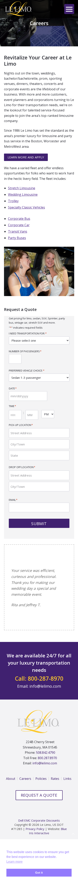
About (10, 793)
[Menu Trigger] (69, 9)
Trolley (13, 201)
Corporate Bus (19, 218)
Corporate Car (19, 225)
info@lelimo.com (45, 700)
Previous (59, 629)
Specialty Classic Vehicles (26, 207)
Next (64, 629)
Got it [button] (39, 872)
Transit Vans (17, 231)
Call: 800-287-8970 (39, 693)
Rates (55, 793)
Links (67, 793)
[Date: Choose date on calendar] (52, 396)
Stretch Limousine (21, 188)
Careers (25, 793)
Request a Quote (39, 809)
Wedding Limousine (23, 194)
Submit (39, 523)
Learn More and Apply (26, 157)
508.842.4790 (45, 767)
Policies (41, 793)
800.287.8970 (47, 772)
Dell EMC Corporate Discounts (39, 835)
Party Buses (17, 238)
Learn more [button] (14, 861)
